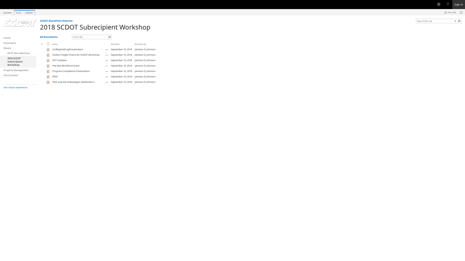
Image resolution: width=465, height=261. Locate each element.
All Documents (48, 37)
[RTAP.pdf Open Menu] (106, 76)
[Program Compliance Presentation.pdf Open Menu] (106, 71)
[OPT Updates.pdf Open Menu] (106, 60)
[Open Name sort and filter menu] (53, 46)
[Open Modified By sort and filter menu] (136, 46)
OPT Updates (59, 60)
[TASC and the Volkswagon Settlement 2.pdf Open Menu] (106, 82)
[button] (455, 21)
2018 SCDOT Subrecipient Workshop (95, 27)
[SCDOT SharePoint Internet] (20, 23)
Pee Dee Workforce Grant (66, 65)
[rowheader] (43, 49)
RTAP (55, 76)
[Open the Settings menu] (438, 4)
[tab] (8, 12)
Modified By (140, 44)
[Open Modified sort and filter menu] (112, 46)
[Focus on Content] (461, 12)
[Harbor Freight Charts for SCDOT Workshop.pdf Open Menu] (106, 55)
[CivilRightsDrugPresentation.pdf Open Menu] (106, 49)
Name (55, 44)
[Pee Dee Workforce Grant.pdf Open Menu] (106, 66)
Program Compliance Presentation (71, 71)
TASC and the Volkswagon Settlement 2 (73, 82)
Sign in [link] (458, 4)
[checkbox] (42, 44)
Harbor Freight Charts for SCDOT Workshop (76, 54)
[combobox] (435, 21)
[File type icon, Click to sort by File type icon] (48, 44)
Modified (115, 44)
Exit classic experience (15, 87)
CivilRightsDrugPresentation (67, 49)
